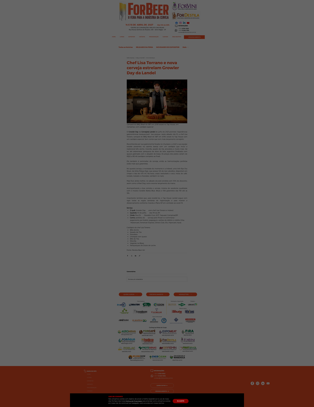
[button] (181, 401)
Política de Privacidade (134, 401)
